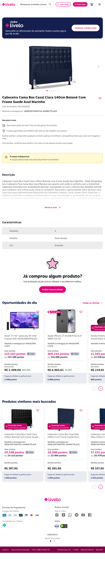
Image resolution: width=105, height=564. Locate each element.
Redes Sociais (62, 507)
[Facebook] (90, 515)
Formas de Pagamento (13, 507)
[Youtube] (83, 515)
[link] (8, 4)
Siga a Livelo (60, 511)
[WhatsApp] (70, 515)
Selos (57, 521)
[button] (33, 4)
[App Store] (50, 541)
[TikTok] (63, 515)
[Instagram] (57, 515)
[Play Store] (54, 541)
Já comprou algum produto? (52, 276)
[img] (63, 526)
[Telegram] (76, 515)
